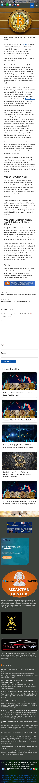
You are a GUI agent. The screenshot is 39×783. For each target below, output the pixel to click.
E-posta (4, 353)
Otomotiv (17, 764)
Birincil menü (36, 5)
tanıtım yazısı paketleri (9, 775)
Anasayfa (4, 762)
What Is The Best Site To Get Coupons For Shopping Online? (18, 293)
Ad (2, 345)
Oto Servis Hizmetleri (21, 762)
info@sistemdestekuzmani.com (20, 768)
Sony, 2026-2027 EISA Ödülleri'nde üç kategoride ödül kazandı (19, 710)
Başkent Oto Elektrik (16, 777)
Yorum (3, 321)
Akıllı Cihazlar (9, 764)
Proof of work (30, 99)
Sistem (35, 762)
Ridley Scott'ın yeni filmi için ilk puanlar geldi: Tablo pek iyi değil (19, 691)
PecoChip (27, 777)
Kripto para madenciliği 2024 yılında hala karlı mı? (15, 300)
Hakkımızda (25, 764)
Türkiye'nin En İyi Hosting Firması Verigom (23, 782)
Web (30, 762)
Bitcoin (25, 44)
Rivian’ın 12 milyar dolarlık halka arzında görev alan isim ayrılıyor (19, 701)
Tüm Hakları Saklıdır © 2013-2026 (19, 766)
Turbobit (15, 779)
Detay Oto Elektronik (7, 653)
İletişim (32, 764)
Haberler (10, 762)
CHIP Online (7, 665)
